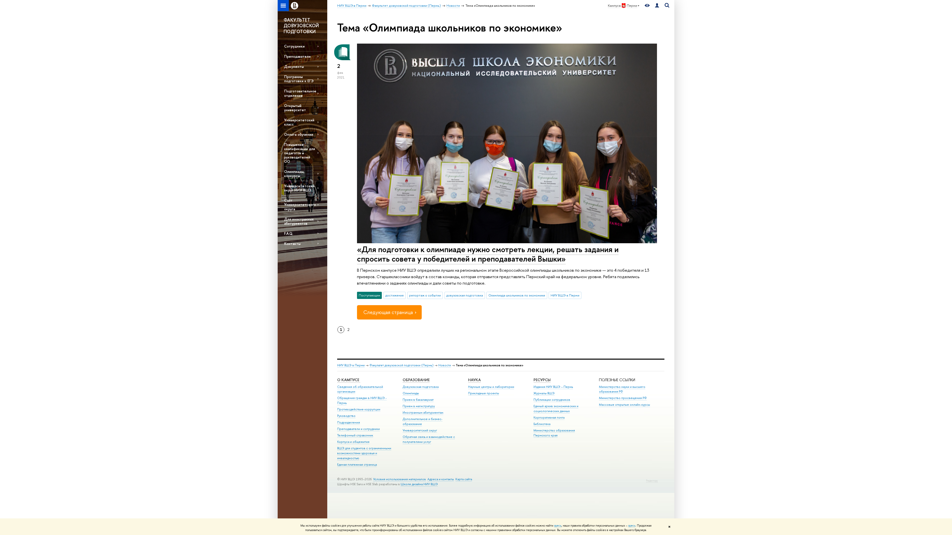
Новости (444, 365)
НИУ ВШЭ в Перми (565, 295)
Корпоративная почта (549, 417)
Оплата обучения (298, 134)
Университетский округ (420, 430)
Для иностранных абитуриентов (299, 221)
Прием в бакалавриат (418, 400)
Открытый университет (295, 107)
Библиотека (542, 424)
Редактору (652, 480)
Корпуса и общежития (353, 442)
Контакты (292, 243)
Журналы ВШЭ (544, 393)
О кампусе (348, 379)
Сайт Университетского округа (300, 204)
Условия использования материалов (399, 479)
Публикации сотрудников (552, 400)
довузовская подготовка (464, 295)
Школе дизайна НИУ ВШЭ (419, 484)
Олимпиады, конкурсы (294, 173)
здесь (557, 526)
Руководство (346, 416)
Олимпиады (411, 393)
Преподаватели (297, 56)
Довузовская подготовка (421, 387)
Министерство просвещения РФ (623, 398)
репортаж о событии (425, 295)
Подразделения (348, 422)
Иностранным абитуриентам (423, 412)
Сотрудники (294, 46)
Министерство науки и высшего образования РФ (622, 389)
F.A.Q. (288, 233)
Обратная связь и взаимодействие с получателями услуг (429, 439)
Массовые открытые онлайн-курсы (624, 404)
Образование (416, 379)
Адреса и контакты (440, 479)
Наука (474, 379)
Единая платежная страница (357, 464)
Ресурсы (542, 379)
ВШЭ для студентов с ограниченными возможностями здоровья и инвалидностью (364, 453)
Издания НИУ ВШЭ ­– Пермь (553, 387)
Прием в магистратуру (419, 406)
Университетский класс (299, 122)
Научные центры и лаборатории (491, 387)
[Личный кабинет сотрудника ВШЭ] (657, 5)
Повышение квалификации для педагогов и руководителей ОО (299, 153)
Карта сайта (463, 479)
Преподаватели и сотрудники (358, 429)
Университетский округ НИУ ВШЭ (299, 188)
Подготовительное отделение (300, 93)
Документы (294, 66)
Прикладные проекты (483, 393)
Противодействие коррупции (358, 409)
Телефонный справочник (355, 435)
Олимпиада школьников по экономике (516, 295)
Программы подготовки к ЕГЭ (299, 78)
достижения (394, 295)
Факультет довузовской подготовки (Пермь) (401, 365)
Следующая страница (388, 312)
